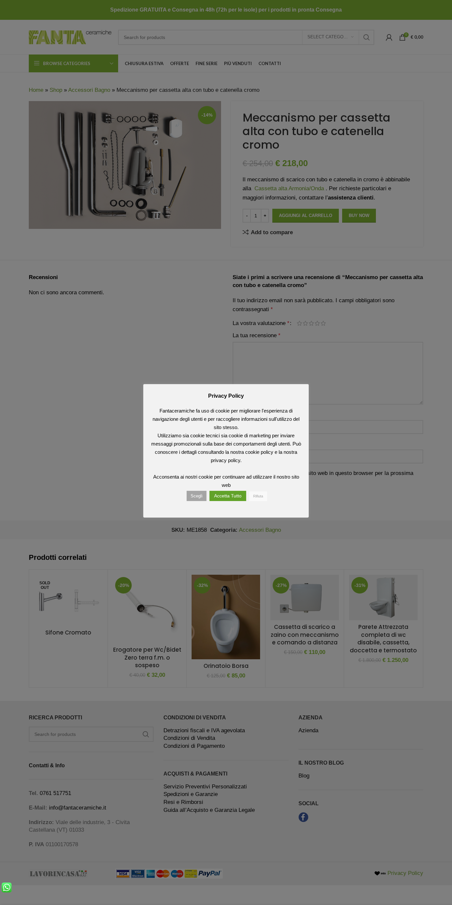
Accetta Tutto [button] (228, 495)
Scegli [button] (197, 495)
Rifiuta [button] (258, 496)
